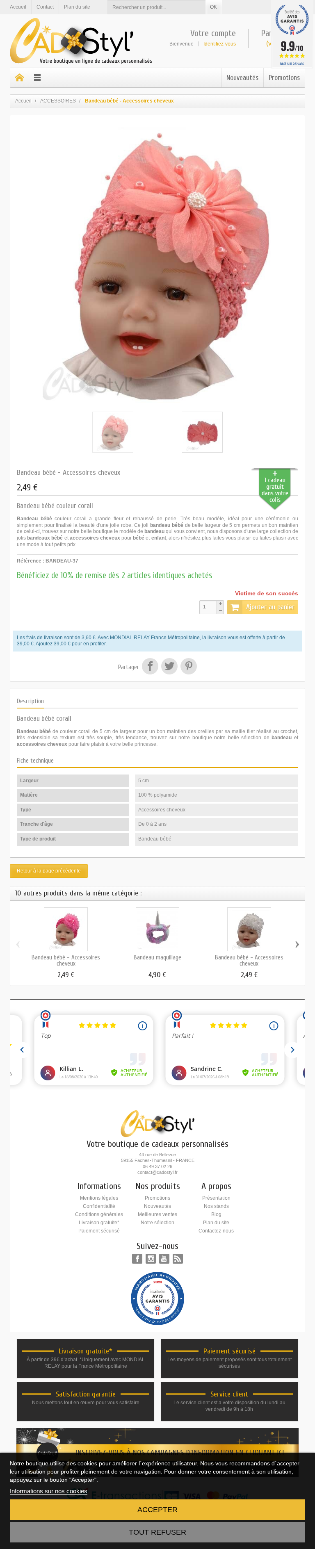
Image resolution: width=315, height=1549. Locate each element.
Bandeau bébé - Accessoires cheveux (66, 960)
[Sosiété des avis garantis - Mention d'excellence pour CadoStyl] (157, 1298)
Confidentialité (99, 1206)
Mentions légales (99, 1198)
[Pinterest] (188, 667)
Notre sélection (157, 1223)
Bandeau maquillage (157, 957)
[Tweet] (169, 667)
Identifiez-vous (219, 43)
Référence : (30, 561)
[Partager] (150, 667)
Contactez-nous (216, 1231)
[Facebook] (137, 1259)
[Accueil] (19, 77)
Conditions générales (99, 1214)
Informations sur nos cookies (48, 1490)
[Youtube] (164, 1259)
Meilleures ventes (157, 1214)
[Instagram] (151, 1259)
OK (213, 7)
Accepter (157, 1510)
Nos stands (216, 1206)
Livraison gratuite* (99, 1223)
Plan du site (216, 1223)
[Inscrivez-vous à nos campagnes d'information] (157, 1452)
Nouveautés (242, 78)
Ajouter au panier (270, 607)
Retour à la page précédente (49, 871)
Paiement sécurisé (99, 1231)
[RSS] (178, 1259)
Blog (216, 1214)
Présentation (216, 1198)
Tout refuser (157, 1532)
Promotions (284, 78)
